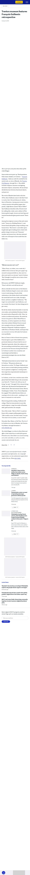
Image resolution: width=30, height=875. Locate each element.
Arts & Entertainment (16, 512)
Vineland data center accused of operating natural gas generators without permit (19, 493)
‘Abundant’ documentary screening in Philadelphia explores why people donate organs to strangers (15, 586)
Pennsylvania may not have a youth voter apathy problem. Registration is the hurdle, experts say (14, 593)
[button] (3, 872)
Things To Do (15, 511)
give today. (18, 458)
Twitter (11, 444)
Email (14, 444)
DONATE (19, 2)
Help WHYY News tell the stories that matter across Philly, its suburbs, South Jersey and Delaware (19, 473)
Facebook (8, 444)
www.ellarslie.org (7, 428)
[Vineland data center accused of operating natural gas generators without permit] (6, 494)
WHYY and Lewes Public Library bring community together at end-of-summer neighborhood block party (15, 601)
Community (14, 468)
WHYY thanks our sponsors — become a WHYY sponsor (15, 260)
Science (14, 490)
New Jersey (5, 6)
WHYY (5, 2)
